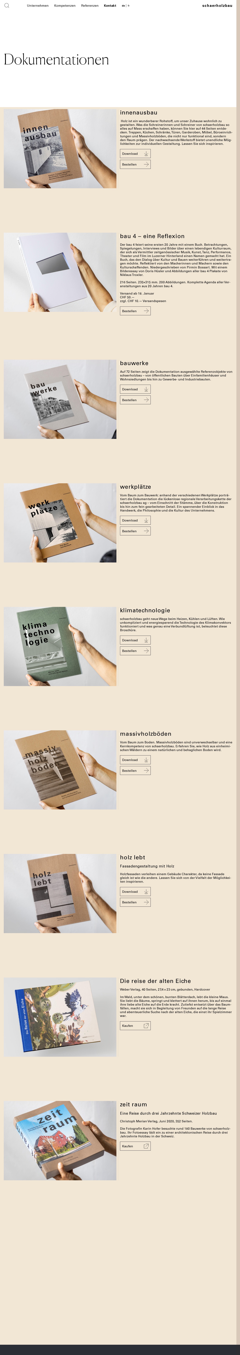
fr (129, 5)
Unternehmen (38, 5)
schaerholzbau (217, 5)
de (123, 5)
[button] (135, 153)
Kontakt (110, 5)
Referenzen (90, 5)
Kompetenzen (65, 5)
